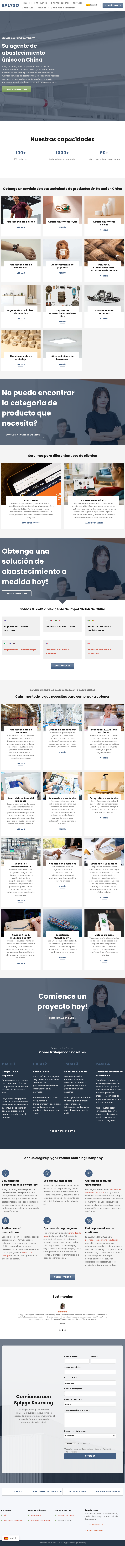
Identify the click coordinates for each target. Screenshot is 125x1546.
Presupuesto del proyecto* (76, 1431)
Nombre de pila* (71, 1356)
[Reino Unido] (10, 643)
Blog (6, 1515)
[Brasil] (89, 620)
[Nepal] (60, 620)
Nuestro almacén (66, 1515)
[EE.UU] (47, 643)
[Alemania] (14, 643)
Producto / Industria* (73, 1399)
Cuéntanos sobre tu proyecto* (77, 1410)
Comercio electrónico (41, 1520)
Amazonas (36, 1515)
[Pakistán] (56, 620)
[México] (93, 620)
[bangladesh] (51, 620)
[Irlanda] (5, 643)
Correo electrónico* (72, 1367)
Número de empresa (73, 1389)
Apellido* (94, 1356)
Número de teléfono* (73, 1378)
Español (93, 5)
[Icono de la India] (47, 620)
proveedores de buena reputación (101, 1240)
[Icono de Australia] (5, 620)
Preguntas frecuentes (13, 1520)
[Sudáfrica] (89, 643)
